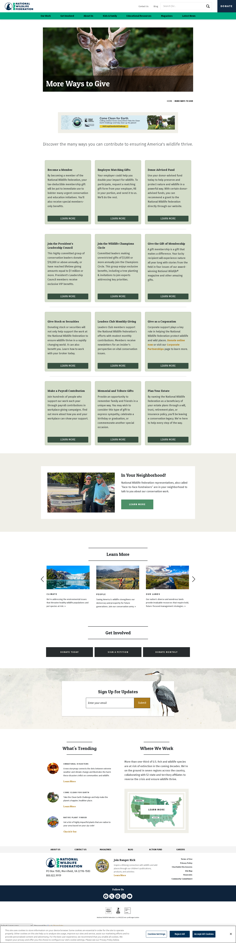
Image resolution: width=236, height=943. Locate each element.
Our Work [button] (46, 16)
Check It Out (70, 831)
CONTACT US (80, 849)
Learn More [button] (137, 504)
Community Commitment (181, 879)
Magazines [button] (167, 16)
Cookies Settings (156, 934)
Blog (156, 6)
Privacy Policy (186, 863)
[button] (142, 703)
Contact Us (144, 6)
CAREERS (180, 849)
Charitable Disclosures (182, 867)
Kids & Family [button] (110, 16)
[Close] (230, 933)
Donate (227, 6)
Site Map (188, 871)
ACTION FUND (155, 849)
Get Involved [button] (67, 16)
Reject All (180, 934)
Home (169, 101)
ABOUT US (55, 849)
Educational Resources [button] (139, 16)
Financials (187, 875)
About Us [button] (88, 16)
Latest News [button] (189, 16)
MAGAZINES (105, 849)
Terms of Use (186, 859)
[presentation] (42, 579)
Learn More (67, 218)
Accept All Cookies (204, 934)
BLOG (130, 849)
